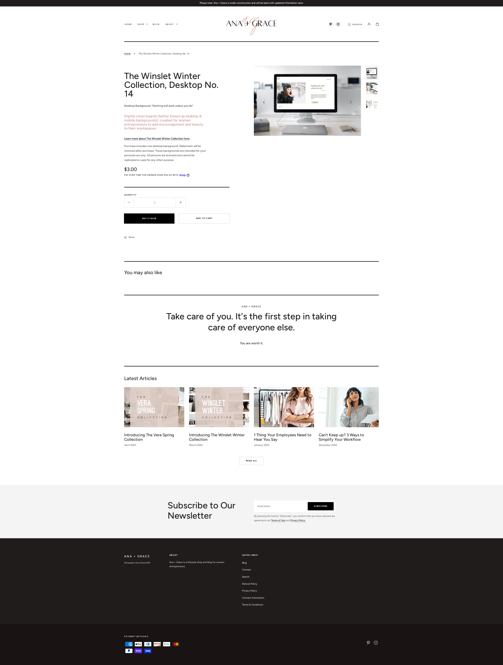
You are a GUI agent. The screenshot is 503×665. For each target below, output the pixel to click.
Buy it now (149, 218)
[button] (355, 24)
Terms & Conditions (252, 604)
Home (127, 53)
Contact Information (253, 597)
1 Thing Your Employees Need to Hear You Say (282, 437)
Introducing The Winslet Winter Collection (217, 437)
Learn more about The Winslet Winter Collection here (157, 138)
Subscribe (320, 506)
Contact (246, 569)
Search (246, 576)
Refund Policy (249, 583)
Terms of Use (278, 520)
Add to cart (204, 218)
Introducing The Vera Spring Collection (149, 437)
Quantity (130, 194)
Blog (244, 562)
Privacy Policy (297, 520)
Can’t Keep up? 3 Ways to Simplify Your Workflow (341, 437)
